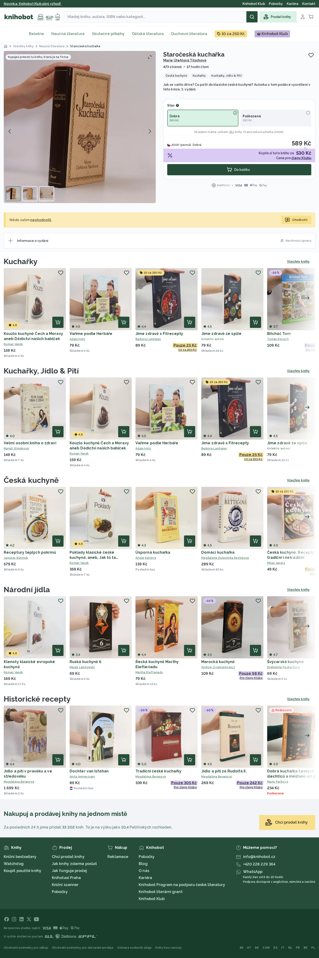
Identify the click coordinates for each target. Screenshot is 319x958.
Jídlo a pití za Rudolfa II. (224, 771)
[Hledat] (252, 16)
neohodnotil (40, 220)
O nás (144, 870)
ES (275, 947)
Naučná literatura (68, 34)
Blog (143, 863)
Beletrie (36, 34)
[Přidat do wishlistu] (311, 55)
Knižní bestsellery (20, 856)
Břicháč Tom (279, 333)
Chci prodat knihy (68, 856)
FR (298, 947)
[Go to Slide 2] (29, 193)
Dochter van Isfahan (89, 771)
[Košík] (311, 17)
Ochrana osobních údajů (134, 947)
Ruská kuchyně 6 (86, 662)
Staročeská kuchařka (258, 132)
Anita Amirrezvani (82, 776)
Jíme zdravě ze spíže (221, 333)
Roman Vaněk (13, 344)
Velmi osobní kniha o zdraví (30, 443)
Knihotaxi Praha (66, 877)
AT (249, 947)
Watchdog (14, 863)
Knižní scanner (65, 885)
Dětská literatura (148, 34)
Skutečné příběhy (108, 34)
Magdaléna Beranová (19, 781)
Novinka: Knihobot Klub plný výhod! (33, 4)
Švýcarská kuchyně (285, 662)
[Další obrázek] (149, 131)
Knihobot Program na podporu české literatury (182, 885)
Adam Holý (77, 339)
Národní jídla (27, 589)
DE (257, 947)
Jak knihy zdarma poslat (74, 863)
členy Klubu (301, 158)
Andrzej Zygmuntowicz (218, 667)
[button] (80, 127)
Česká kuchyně (31, 480)
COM (266, 947)
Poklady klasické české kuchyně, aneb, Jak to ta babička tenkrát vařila (93, 557)
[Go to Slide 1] (13, 193)
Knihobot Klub (152, 899)
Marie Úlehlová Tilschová (184, 60)
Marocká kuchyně (218, 662)
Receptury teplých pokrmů (30, 552)
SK (242, 947)
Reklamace (117, 856)
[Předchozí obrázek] (10, 131)
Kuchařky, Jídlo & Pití (41, 370)
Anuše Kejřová (145, 558)
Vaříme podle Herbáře (91, 333)
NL (290, 947)
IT (282, 947)
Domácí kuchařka (218, 552)
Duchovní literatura (189, 34)
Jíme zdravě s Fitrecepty (159, 333)
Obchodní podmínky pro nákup (26, 947)
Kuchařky (21, 261)
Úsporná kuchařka (152, 552)
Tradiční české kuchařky (158, 771)
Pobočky (60, 892)
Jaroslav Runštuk (16, 558)
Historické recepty (37, 699)
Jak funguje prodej (69, 870)
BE (306, 947)
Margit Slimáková (16, 448)
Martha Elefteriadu (149, 672)
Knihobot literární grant (160, 892)
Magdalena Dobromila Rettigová (225, 558)
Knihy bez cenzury (168, 947)
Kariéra (145, 877)
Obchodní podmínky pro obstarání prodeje (82, 947)
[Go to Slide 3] (46, 193)
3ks (231, 132)
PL (313, 947)
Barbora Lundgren (148, 339)
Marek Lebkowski (82, 667)
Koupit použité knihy (22, 870)
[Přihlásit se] (302, 17)
